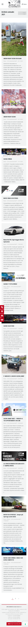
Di (12, 61)
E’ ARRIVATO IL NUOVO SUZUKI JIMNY (14, 376)
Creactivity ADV (17, 623)
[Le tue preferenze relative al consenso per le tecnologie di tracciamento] (25, 624)
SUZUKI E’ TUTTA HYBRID (10, 284)
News (5, 61)
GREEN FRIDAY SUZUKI (10, 117)
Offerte (8, 286)
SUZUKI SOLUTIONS (9, 326)
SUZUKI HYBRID (8, 159)
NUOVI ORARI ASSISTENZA (11, 198)
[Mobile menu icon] (2, 4)
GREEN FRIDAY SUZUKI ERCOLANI (13, 58)
